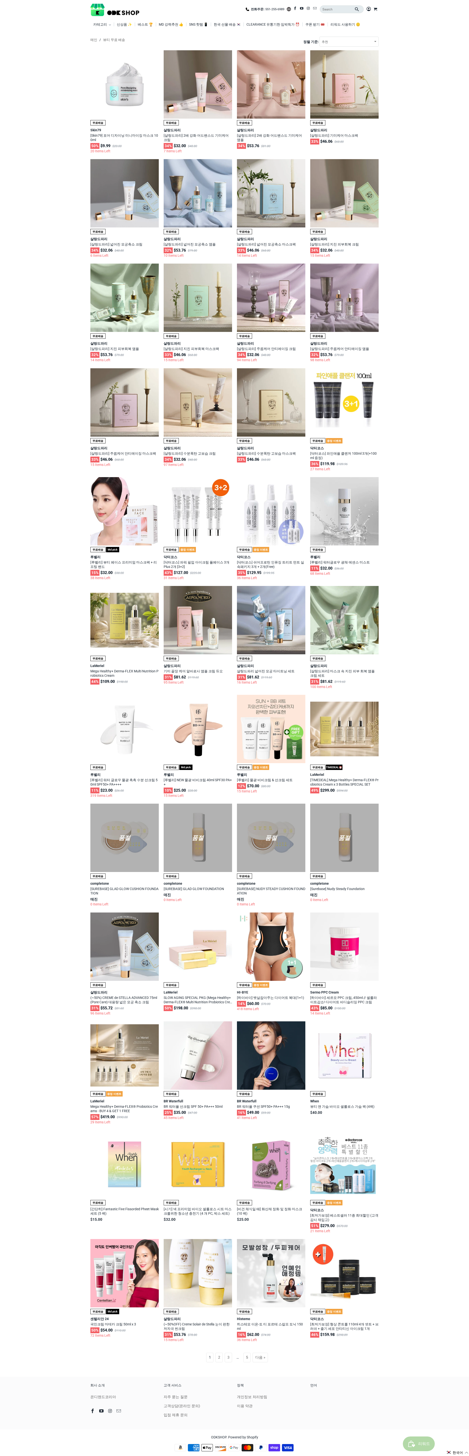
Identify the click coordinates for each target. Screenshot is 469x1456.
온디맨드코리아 (103, 1397)
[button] (457, 1452)
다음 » (260, 1357)
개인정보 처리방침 (252, 1397)
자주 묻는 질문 (176, 1397)
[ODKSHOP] (114, 9)
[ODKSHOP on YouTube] (302, 9)
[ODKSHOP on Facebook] (295, 9)
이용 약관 (245, 1406)
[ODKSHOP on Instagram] (309, 9)
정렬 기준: (311, 42)
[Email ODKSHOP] (315, 9)
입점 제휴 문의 (176, 1415)
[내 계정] (368, 9)
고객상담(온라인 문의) (182, 1406)
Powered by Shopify (243, 1437)
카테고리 (100, 24)
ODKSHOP (218, 1437)
